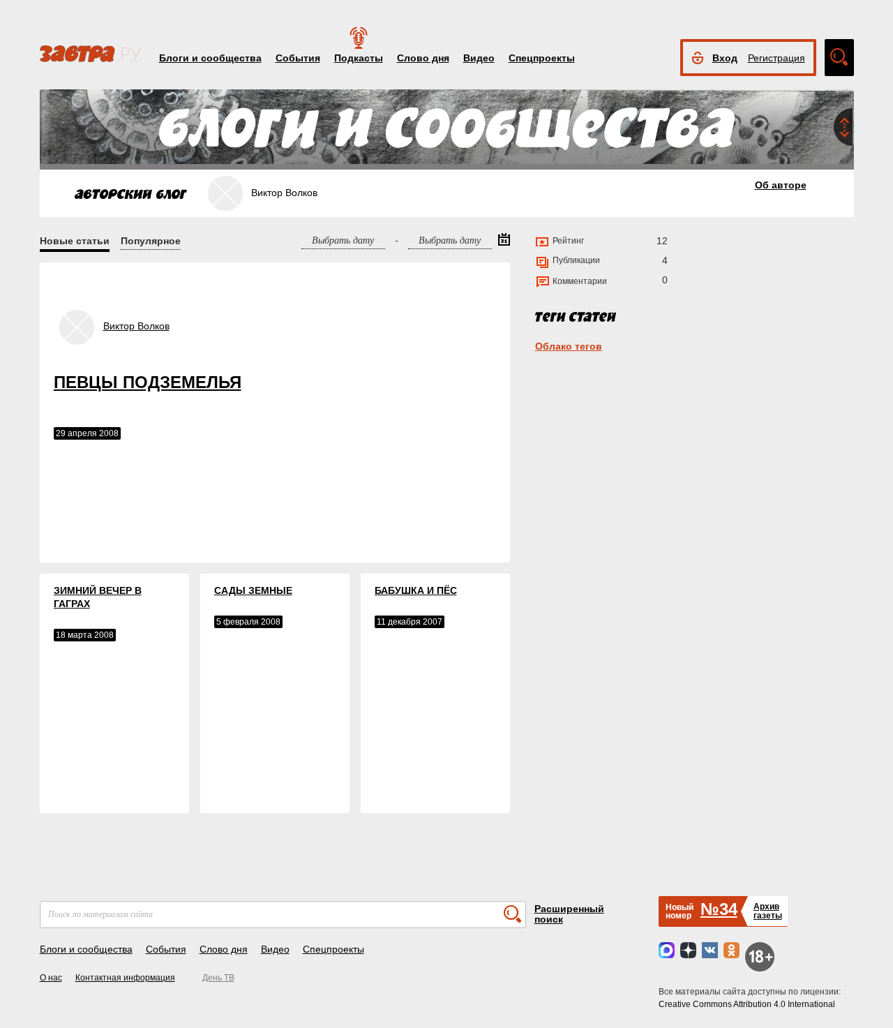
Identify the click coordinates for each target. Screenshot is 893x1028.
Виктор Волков (136, 326)
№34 (718, 909)
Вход (724, 58)
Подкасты (358, 58)
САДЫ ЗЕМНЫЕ (253, 590)
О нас (51, 978)
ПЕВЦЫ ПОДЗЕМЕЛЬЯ (147, 382)
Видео (479, 58)
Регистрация (776, 58)
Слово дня (423, 58)
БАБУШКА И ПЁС (416, 590)
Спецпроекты (542, 58)
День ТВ (218, 978)
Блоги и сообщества (210, 58)
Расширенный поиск (569, 914)
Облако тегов (568, 346)
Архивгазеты (767, 911)
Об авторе (780, 185)
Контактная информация (125, 978)
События (298, 58)
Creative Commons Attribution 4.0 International (747, 1004)
